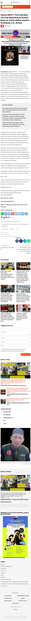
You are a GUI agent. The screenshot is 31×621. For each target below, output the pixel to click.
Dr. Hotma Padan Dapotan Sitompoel (11, 221)
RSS (16, 609)
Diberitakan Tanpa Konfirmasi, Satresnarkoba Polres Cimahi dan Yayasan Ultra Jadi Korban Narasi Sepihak (14, 110)
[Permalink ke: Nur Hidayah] (2, 26)
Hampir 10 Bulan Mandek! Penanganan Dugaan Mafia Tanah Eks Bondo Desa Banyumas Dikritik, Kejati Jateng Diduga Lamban (23, 297)
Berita (12, 379)
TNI (4, 420)
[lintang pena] (15, 2)
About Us (3, 564)
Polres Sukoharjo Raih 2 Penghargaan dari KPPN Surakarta (14, 581)
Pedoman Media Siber (6, 579)
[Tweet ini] (21, 241)
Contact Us (3, 570)
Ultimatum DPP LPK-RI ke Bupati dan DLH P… (17, 394)
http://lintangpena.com (10, 236)
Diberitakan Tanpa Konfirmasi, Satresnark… (14, 385)
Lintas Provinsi (23, 391)
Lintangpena (6, 414)
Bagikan (5, 217)
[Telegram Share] (25, 241)
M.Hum (12, 229)
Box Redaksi (3, 568)
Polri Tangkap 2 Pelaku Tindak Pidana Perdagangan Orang (14, 583)
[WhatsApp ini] (28, 241)
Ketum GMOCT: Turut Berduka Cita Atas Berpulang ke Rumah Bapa (15, 225)
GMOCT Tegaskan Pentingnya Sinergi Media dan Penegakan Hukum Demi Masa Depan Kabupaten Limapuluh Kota (8, 317)
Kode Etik (3, 577)
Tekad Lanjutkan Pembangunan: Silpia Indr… (18, 403)
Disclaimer (3, 573)
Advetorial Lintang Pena (6, 566)
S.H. (17, 229)
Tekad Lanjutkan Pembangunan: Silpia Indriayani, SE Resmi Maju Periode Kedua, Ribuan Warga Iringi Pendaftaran (13, 124)
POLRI (4, 423)
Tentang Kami (8, 598)
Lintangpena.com (8, 417)
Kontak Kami (7, 601)
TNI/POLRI (16, 382)
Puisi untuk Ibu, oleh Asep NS (7, 247)
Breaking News (18, 379)
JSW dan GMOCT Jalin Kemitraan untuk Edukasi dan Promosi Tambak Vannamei (24, 249)
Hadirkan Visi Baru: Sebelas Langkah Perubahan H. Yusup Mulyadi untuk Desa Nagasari (22, 316)
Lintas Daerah (10, 382)
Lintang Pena (5, 229)
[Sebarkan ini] (17, 241)
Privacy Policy (4, 586)
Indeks (2, 575)
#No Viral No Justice (6, 379)
